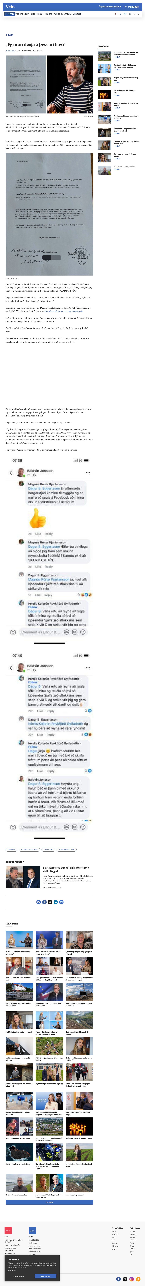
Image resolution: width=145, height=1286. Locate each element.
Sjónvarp (115, 1246)
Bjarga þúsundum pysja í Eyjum (18, 1138)
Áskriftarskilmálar (35, 1252)
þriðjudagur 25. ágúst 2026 (111, 7)
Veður (132, 1243)
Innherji (132, 1232)
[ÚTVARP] (130, 14)
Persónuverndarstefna (12, 1245)
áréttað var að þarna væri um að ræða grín (64, 311)
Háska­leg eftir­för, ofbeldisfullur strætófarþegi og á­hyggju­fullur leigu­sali (47, 1166)
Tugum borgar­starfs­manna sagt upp (49, 1084)
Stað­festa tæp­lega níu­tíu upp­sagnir (19, 1032)
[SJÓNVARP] (125, 14)
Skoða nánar (12, 1270)
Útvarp (114, 1249)
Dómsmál (11, 850)
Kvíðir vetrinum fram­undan (16, 1195)
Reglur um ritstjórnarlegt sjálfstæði (13, 1241)
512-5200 (35, 1240)
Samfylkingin (48, 850)
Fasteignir (133, 1234)
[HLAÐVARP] (120, 14)
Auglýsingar (33, 1243)
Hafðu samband (34, 1246)
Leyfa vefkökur (46, 1276)
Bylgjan (132, 1246)
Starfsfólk (32, 1255)
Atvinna (132, 1237)
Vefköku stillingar (18, 1276)
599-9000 (11, 1254)
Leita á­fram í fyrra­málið (75, 1195)
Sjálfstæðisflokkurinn (66, 850)
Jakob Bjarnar (10, 51)
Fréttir (114, 1232)
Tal (131, 1255)
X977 (131, 1252)
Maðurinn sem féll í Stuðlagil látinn (79, 1138)
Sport (114, 1237)
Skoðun (114, 1243)
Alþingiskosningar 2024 (29, 850)
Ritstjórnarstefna (35, 1249)
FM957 (132, 1249)
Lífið (113, 1240)
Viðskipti (115, 1234)
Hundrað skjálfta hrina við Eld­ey (18, 1164)
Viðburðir (133, 1240)
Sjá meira (49, 1202)
